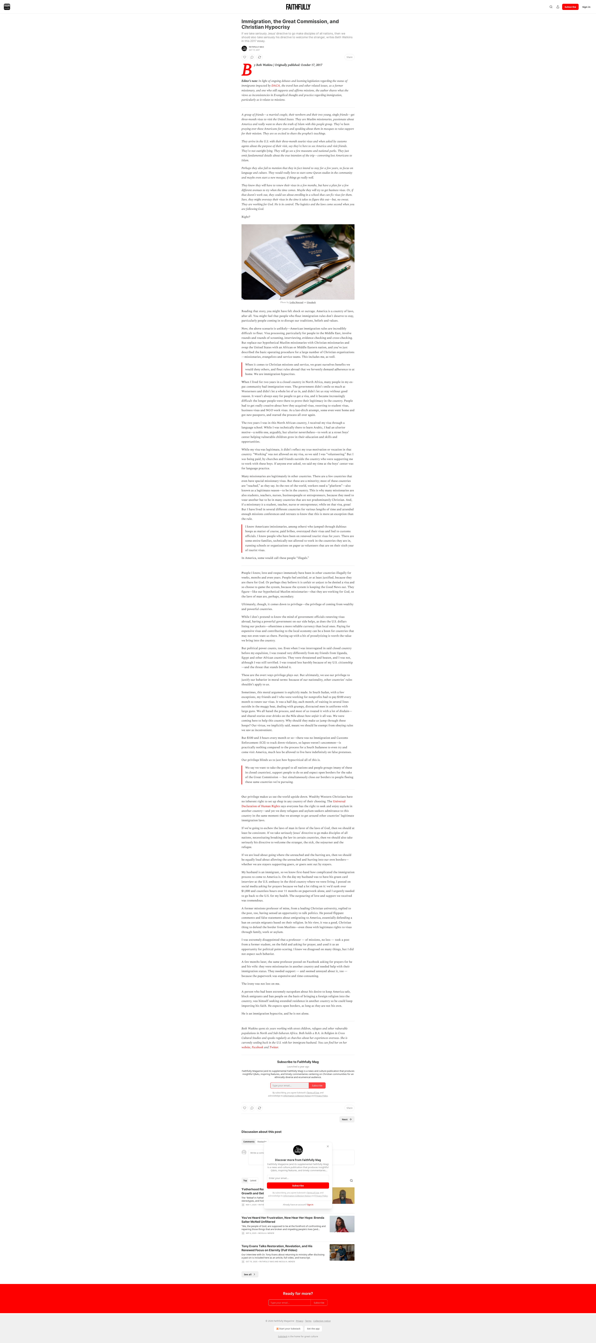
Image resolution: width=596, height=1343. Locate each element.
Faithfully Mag (256, 47)
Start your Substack (289, 1328)
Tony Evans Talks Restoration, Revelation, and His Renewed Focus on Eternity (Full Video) (277, 1248)
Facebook (257, 1047)
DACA (275, 85)
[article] (298, 1227)
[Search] (551, 7)
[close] (327, 1146)
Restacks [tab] (261, 1141)
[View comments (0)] (252, 57)
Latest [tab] (253, 1180)
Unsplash (311, 302)
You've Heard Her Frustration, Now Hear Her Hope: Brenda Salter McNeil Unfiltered (283, 1220)
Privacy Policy (321, 1195)
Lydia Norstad (296, 302)
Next (345, 1119)
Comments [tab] (248, 1141)
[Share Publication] (558, 7)
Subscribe (570, 6)
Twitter (273, 1047)
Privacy (299, 1320)
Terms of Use (313, 1192)
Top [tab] (245, 1180)
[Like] (245, 57)
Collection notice (322, 1320)
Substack (282, 1336)
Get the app (313, 1328)
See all (248, 1274)
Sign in (586, 6)
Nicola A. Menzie (266, 1233)
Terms (308, 1320)
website (246, 1047)
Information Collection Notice (297, 1195)
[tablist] (255, 1142)
